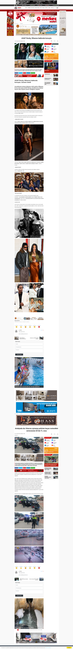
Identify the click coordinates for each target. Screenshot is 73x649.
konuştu (28, 321)
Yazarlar (40, 10)
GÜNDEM (29, 7)
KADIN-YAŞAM (37, 7)
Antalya (16, 435)
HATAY (26, 7)
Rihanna (21, 321)
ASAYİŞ (52, 7)
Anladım (69, 647)
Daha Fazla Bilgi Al (48, 647)
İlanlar (58, 10)
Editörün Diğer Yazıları (22, 331)
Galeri (47, 10)
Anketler (50, 10)
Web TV (43, 10)
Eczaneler (52, 10)
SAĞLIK (43, 7)
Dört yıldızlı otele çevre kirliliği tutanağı (25, 10)
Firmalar (56, 10)
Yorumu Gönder (19, 354)
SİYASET (46, 7)
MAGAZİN (32, 7)
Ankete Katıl (51, 451)
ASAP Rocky (16, 321)
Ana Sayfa (16, 23)
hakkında (24, 321)
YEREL (49, 7)
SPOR (41, 7)
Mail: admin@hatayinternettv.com (23, 333)
